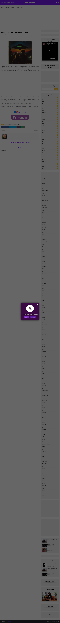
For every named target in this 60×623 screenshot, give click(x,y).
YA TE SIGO (33, 317)
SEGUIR (26, 317)
